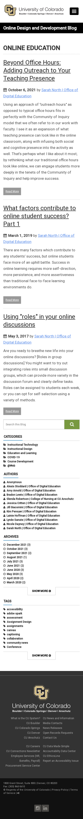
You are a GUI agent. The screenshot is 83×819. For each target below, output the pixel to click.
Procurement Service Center (23, 765)
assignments (15, 626)
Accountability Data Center (59, 751)
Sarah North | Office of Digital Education (31, 528)
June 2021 (13, 565)
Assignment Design (19, 621)
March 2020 (14, 582)
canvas (11, 630)
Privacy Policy (60, 789)
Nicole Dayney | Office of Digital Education (32, 524)
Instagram (37, 808)
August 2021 (15, 557)
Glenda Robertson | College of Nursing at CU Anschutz (40, 498)
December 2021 (17, 544)
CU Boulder (33, 723)
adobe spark (14, 613)
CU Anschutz (32, 737)
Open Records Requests (58, 732)
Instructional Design (20, 448)
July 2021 (13, 561)
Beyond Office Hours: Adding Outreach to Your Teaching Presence (37, 70)
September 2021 (17, 553)
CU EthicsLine (51, 756)
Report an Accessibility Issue (61, 760)
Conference (14, 647)
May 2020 (13, 574)
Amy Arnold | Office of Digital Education (31, 490)
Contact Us (50, 737)
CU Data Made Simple (56, 746)
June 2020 (13, 569)
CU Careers (33, 746)
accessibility (15, 609)
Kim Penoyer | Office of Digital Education (31, 511)
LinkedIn (45, 808)
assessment (15, 617)
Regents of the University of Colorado (28, 789)
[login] (18, 793)
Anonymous (14, 482)
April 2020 (13, 578)
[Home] (34, 15)
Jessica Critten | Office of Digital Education (33, 503)
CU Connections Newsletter (23, 751)
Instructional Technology (23, 444)
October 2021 (15, 548)
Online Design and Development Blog (40, 28)
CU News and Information (58, 718)
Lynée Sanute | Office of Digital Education (32, 519)
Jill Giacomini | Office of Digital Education (32, 507)
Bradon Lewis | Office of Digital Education (32, 494)
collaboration (15, 638)
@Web (11, 465)
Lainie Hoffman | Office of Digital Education (33, 515)
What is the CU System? (25, 718)
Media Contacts (52, 723)
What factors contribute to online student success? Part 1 (39, 216)
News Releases (52, 728)
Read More (12, 191)
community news (17, 642)
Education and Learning (22, 453)
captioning (13, 634)
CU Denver (33, 732)
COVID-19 (14, 457)
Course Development (20, 461)
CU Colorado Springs (27, 728)
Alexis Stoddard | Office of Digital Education (34, 486)
